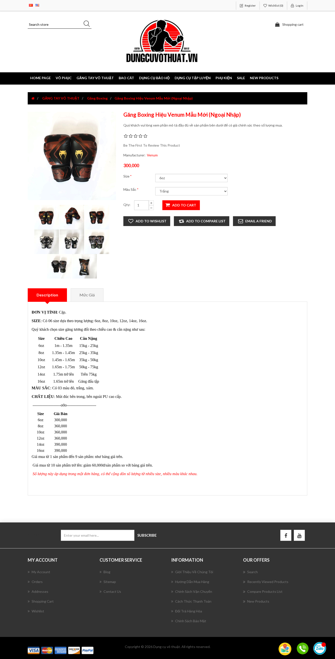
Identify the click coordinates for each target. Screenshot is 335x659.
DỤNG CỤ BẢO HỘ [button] (154, 78)
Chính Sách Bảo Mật (190, 621)
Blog (106, 572)
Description (47, 294)
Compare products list (265, 591)
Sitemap (109, 582)
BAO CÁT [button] (126, 78)
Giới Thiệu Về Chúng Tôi (194, 572)
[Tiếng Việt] (31, 5)
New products (264, 78)
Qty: (126, 205)
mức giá (87, 294)
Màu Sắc (130, 189)
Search (252, 572)
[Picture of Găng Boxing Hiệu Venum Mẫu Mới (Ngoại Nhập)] (47, 217)
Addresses (40, 591)
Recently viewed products (267, 582)
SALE (241, 78)
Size (126, 176)
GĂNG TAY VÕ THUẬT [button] (95, 78)
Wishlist (38, 611)
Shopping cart (43, 601)
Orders (37, 582)
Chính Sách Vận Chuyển (193, 591)
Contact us (112, 591)
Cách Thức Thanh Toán (193, 601)
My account (41, 572)
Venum (152, 155)
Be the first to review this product (151, 145)
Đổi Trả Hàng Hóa (188, 611)
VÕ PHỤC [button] (64, 78)
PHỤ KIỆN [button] (224, 78)
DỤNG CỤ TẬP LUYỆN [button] (193, 78)
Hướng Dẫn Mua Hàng (192, 582)
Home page (40, 78)
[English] (37, 5)
